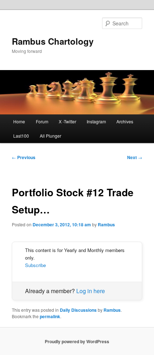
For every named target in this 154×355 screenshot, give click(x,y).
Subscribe (35, 265)
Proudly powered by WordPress (77, 341)
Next (134, 157)
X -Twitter (67, 121)
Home (19, 121)
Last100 (21, 136)
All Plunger (50, 136)
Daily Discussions (78, 310)
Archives (124, 121)
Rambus (106, 224)
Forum (42, 121)
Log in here (90, 291)
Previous (23, 157)
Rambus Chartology (52, 41)
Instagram (96, 121)
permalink (50, 316)
